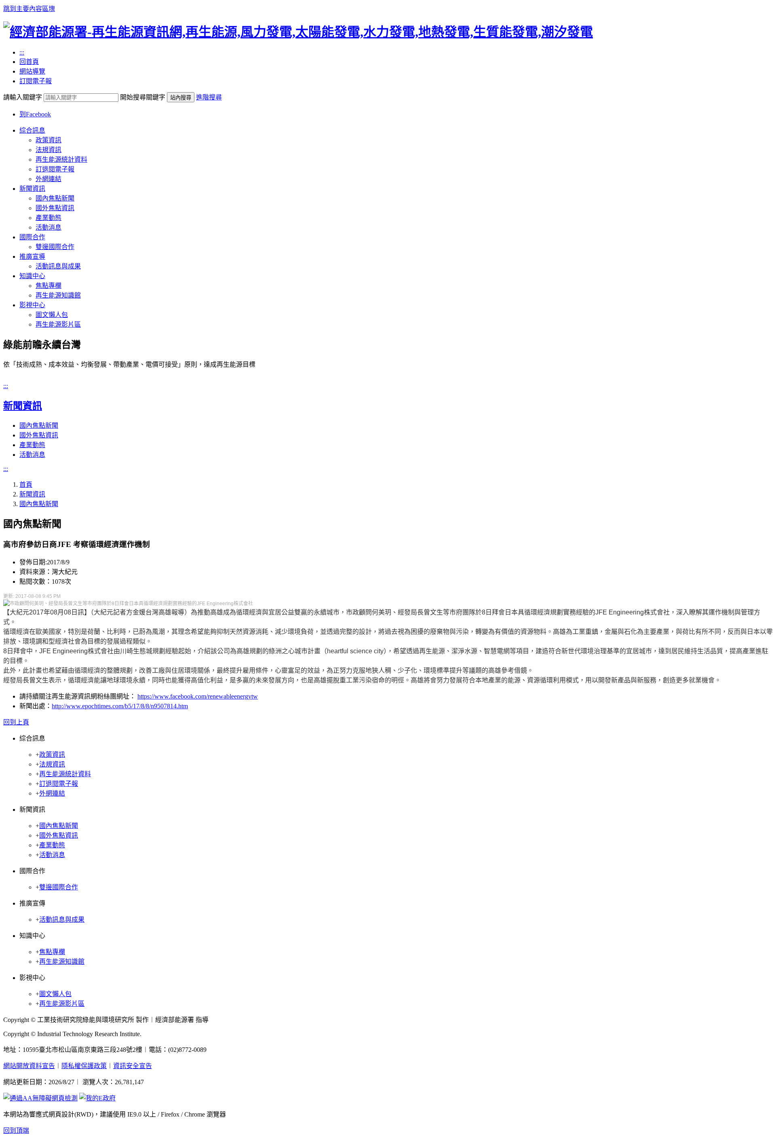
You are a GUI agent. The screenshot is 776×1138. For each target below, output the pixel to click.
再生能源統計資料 (61, 159)
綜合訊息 (32, 130)
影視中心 (32, 305)
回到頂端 (16, 1130)
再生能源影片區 (58, 324)
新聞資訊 (32, 188)
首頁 (25, 484)
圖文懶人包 (52, 314)
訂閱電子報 (35, 81)
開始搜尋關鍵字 (142, 97)
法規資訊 (48, 149)
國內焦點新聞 (55, 198)
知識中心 (32, 275)
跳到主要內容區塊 (29, 8)
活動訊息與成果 (58, 266)
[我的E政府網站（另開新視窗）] (97, 1098)
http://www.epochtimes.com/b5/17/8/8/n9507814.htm (120, 706)
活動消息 (48, 227)
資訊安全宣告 (132, 1065)
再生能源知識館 (58, 295)
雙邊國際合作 (55, 246)
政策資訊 (48, 140)
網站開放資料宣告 (29, 1065)
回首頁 (29, 61)
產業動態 (48, 217)
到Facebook (35, 114)
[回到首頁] (298, 32)
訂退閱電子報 (55, 169)
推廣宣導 (32, 256)
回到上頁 (16, 722)
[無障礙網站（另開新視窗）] (40, 1098)
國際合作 (32, 237)
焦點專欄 (48, 285)
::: (21, 52)
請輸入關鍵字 (22, 97)
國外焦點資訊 (55, 208)
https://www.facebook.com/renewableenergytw (197, 696)
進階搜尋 (209, 97)
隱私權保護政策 (84, 1065)
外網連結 (48, 178)
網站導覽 (32, 71)
